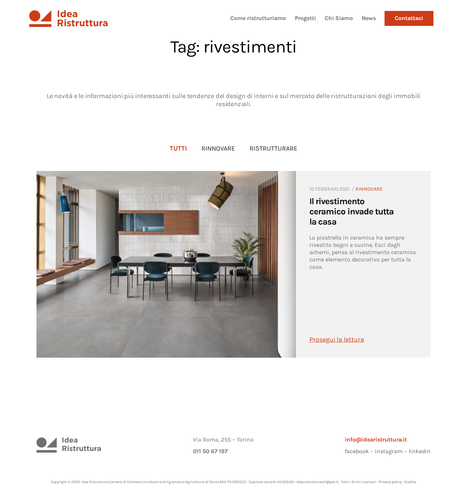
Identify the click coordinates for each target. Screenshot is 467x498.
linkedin (420, 451)
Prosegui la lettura (336, 339)
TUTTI (178, 148)
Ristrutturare (273, 148)
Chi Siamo (339, 18)
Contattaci (409, 18)
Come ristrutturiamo (258, 18)
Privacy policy (390, 482)
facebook (357, 451)
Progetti (305, 18)
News (369, 18)
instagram (389, 451)
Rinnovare (218, 148)
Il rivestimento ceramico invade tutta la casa (351, 211)
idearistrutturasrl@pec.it (317, 482)
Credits (410, 482)
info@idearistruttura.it (376, 439)
